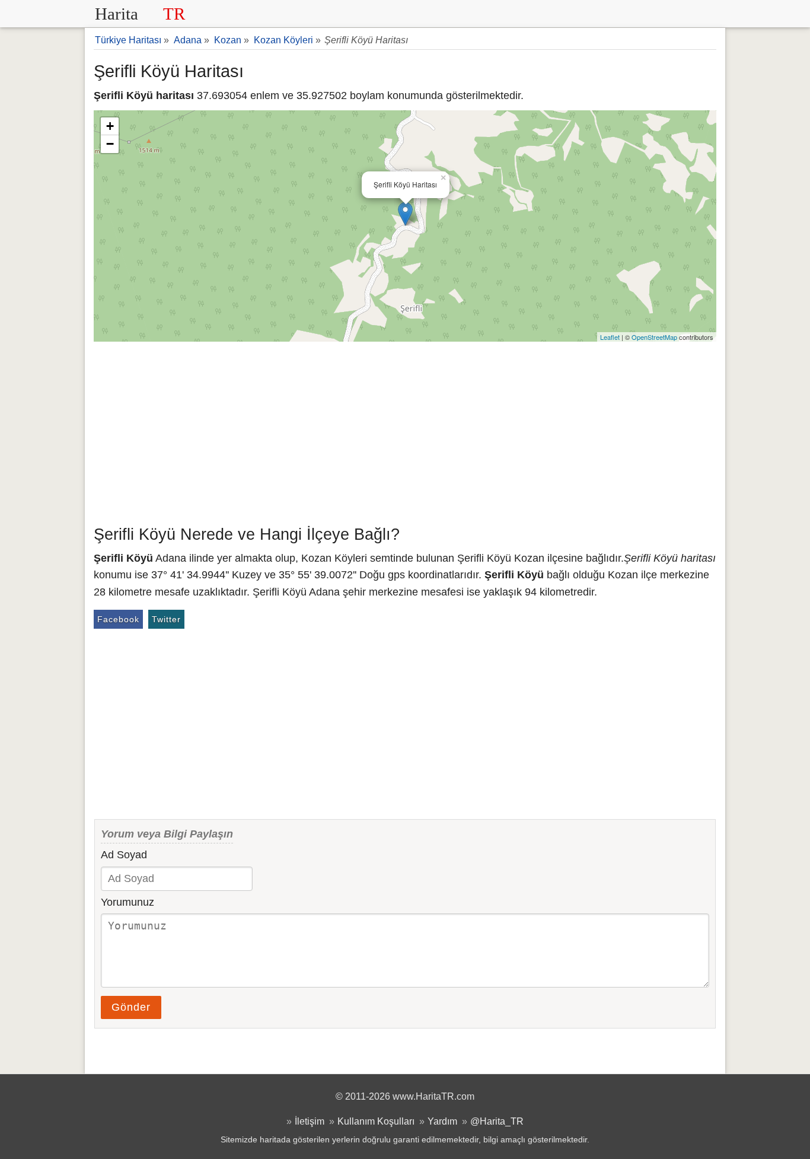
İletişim (309, 1121)
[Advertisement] (405, 431)
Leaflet (610, 337)
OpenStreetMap (654, 337)
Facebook (118, 619)
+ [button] (110, 126)
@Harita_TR (497, 1121)
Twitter (166, 619)
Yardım (442, 1121)
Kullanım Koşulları (375, 1121)
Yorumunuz (127, 902)
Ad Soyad (124, 855)
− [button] (110, 143)
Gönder (131, 1007)
